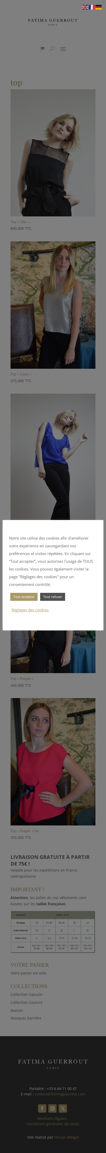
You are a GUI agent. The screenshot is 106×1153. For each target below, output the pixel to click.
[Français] (92, 6)
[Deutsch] (98, 6)
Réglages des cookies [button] (30, 609)
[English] (85, 6)
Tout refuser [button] (52, 596)
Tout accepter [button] (23, 596)
